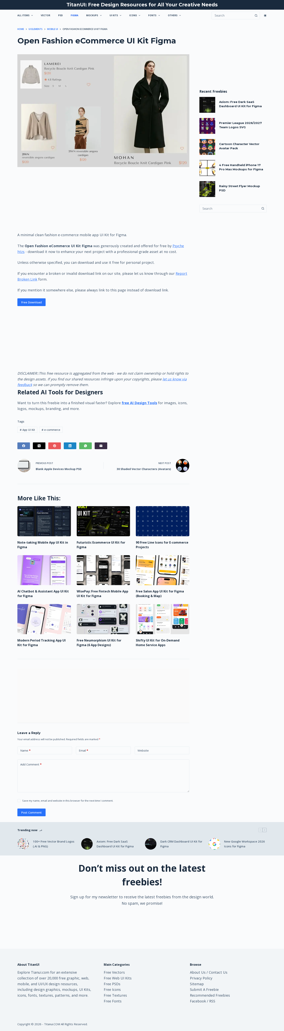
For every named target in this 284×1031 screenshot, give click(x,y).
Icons (133, 15)
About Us (198, 972)
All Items (23, 15)
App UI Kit (27, 430)
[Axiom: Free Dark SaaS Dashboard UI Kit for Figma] (207, 105)
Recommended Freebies (210, 995)
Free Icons (112, 989)
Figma (74, 15)
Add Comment (31, 764)
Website (143, 750)
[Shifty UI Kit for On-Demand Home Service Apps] (162, 619)
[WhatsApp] (85, 445)
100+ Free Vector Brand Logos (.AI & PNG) (53, 843)
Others (172, 15)
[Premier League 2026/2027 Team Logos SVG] (207, 126)
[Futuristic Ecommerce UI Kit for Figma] (103, 521)
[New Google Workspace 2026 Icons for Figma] (214, 844)
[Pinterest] (54, 445)
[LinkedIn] (70, 445)
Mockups (92, 15)
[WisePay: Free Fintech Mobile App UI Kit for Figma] (103, 570)
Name (25, 750)
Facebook (198, 1001)
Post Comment (31, 812)
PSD (60, 15)
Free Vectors (114, 972)
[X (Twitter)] (39, 445)
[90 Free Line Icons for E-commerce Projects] (162, 521)
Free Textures (115, 995)
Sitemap (197, 984)
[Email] (101, 445)
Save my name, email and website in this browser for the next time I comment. (67, 800)
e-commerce (51, 430)
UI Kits (114, 15)
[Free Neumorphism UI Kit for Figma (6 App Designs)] (103, 619)
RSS (212, 1001)
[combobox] (229, 208)
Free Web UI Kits (118, 978)
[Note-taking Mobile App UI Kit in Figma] (44, 521)
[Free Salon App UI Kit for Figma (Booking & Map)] (162, 570)
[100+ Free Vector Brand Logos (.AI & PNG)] (23, 844)
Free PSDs (112, 984)
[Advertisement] (103, 199)
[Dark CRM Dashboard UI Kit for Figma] (150, 844)
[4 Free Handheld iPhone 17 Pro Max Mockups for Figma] (207, 168)
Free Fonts (113, 1001)
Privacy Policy (201, 978)
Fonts (152, 15)
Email (83, 750)
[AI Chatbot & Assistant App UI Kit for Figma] (44, 570)
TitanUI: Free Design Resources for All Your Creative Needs (142, 5)
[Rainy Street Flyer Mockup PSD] (207, 189)
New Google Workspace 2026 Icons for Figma (244, 843)
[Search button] (256, 15)
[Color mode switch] (265, 15)
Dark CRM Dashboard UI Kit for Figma (181, 843)
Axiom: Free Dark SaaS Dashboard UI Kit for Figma (115, 843)
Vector (45, 15)
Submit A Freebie (204, 989)
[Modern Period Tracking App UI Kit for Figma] (44, 619)
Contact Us (218, 972)
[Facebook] (23, 445)
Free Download (31, 302)
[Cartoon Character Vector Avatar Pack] (207, 147)
